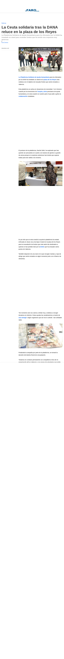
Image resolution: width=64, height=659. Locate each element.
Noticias (4, 23)
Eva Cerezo (5, 42)
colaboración (23, 96)
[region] (14, 4)
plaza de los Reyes (50, 79)
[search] (61, 10)
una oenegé (22, 317)
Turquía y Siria (42, 91)
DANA (42, 247)
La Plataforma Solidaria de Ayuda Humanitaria (34, 77)
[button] (40, 173)
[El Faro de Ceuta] (32, 10)
